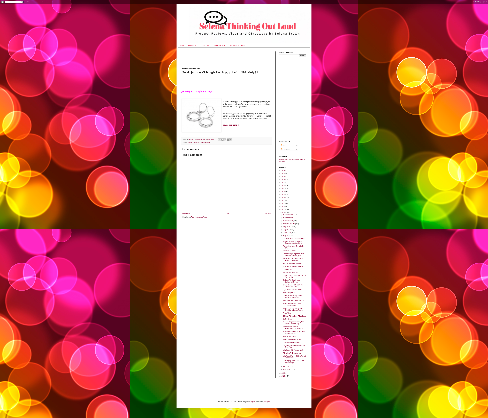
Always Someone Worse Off (292, 263)
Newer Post (186, 213)
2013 (283, 209)
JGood (189, 142)
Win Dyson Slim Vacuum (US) (293, 350)
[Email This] (219, 139)
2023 (283, 179)
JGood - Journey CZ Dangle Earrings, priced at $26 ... (292, 242)
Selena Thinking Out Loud (197, 139)
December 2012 (289, 215)
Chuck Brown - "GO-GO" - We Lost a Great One (293, 286)
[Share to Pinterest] (230, 139)
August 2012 (287, 227)
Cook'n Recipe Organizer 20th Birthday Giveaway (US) (293, 254)
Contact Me (204, 45)
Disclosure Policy (219, 45)
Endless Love (287, 269)
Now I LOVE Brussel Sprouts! (293, 266)
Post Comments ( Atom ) (199, 217)
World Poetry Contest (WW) (292, 339)
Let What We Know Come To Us (294, 238)
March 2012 (287, 369)
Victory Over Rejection (290, 272)
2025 (283, 173)
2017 (283, 197)
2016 (283, 200)
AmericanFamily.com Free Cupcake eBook (292, 304)
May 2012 (287, 236)
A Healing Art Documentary (292, 353)
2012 (283, 212)
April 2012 (287, 366)
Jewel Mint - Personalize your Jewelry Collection (293, 259)
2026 (283, 171)
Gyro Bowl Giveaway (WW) (292, 290)
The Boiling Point (289, 293)
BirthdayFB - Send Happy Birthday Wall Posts (292, 281)
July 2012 (286, 230)
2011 (283, 373)
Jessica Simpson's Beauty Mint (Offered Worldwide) (293, 323)
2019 (283, 191)
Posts (284, 145)
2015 (283, 203)
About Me (192, 45)
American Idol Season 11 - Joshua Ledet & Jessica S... (293, 327)
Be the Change (288, 319)
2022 (283, 183)
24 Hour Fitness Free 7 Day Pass (294, 316)
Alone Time (287, 313)
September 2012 (289, 224)
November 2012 (289, 218)
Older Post (267, 213)
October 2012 (288, 221)
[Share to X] (225, 139)
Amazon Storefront (237, 45)
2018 (283, 194)
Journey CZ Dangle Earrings (201, 142)
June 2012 (287, 233)
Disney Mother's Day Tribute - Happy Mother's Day (293, 296)
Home (182, 45)
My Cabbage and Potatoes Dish (294, 300)
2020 (283, 188)
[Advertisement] (228, 57)
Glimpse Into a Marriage (291, 342)
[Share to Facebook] (228, 139)
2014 (283, 206)
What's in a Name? (289, 251)
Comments (286, 149)
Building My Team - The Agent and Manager (293, 361)
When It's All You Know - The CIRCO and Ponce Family (293, 309)
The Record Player (289, 336)
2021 (283, 185)
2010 (283, 376)
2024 (283, 177)
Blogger (267, 402)
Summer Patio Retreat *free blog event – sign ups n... (294, 332)
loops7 (252, 402)
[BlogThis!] (222, 139)
